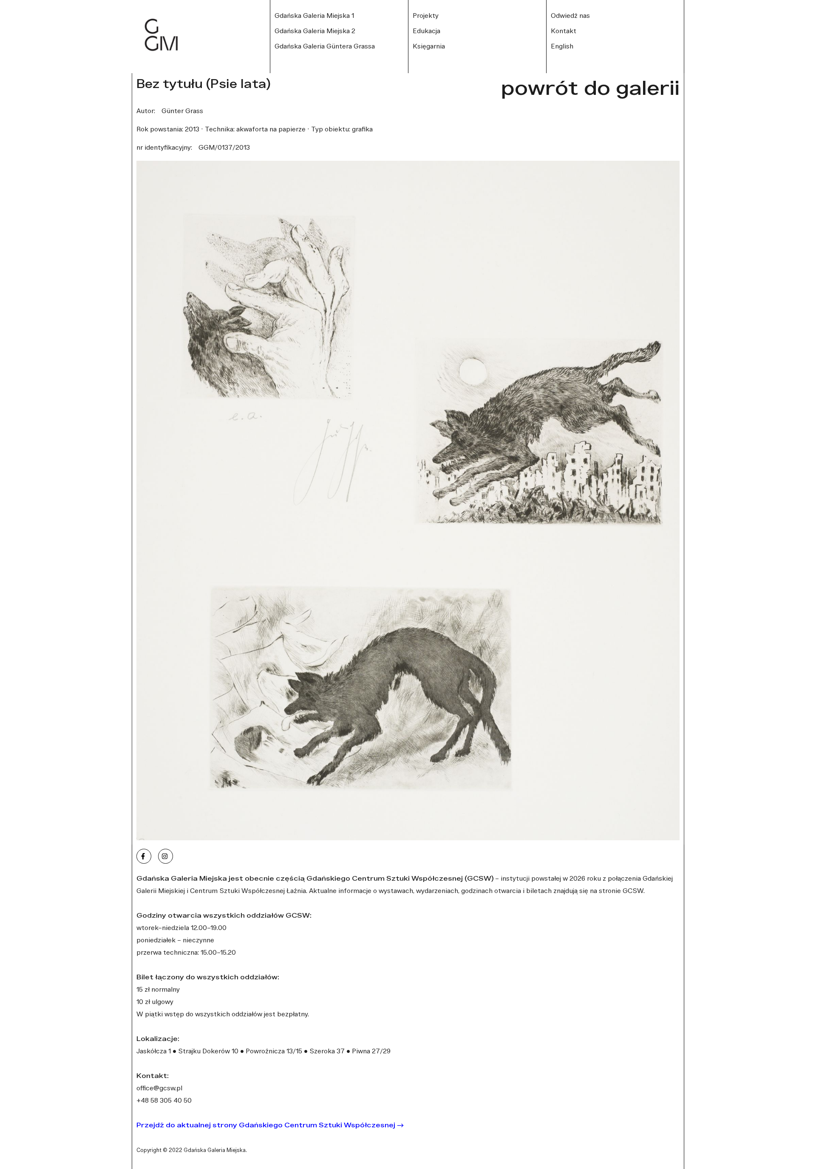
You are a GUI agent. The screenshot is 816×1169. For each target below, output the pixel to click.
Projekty (426, 15)
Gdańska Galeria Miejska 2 (315, 30)
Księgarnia (429, 46)
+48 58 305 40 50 (164, 1100)
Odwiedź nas (570, 15)
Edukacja (426, 30)
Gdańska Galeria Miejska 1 (314, 15)
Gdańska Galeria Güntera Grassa (325, 46)
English (562, 46)
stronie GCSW (621, 890)
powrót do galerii (590, 87)
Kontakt (563, 30)
